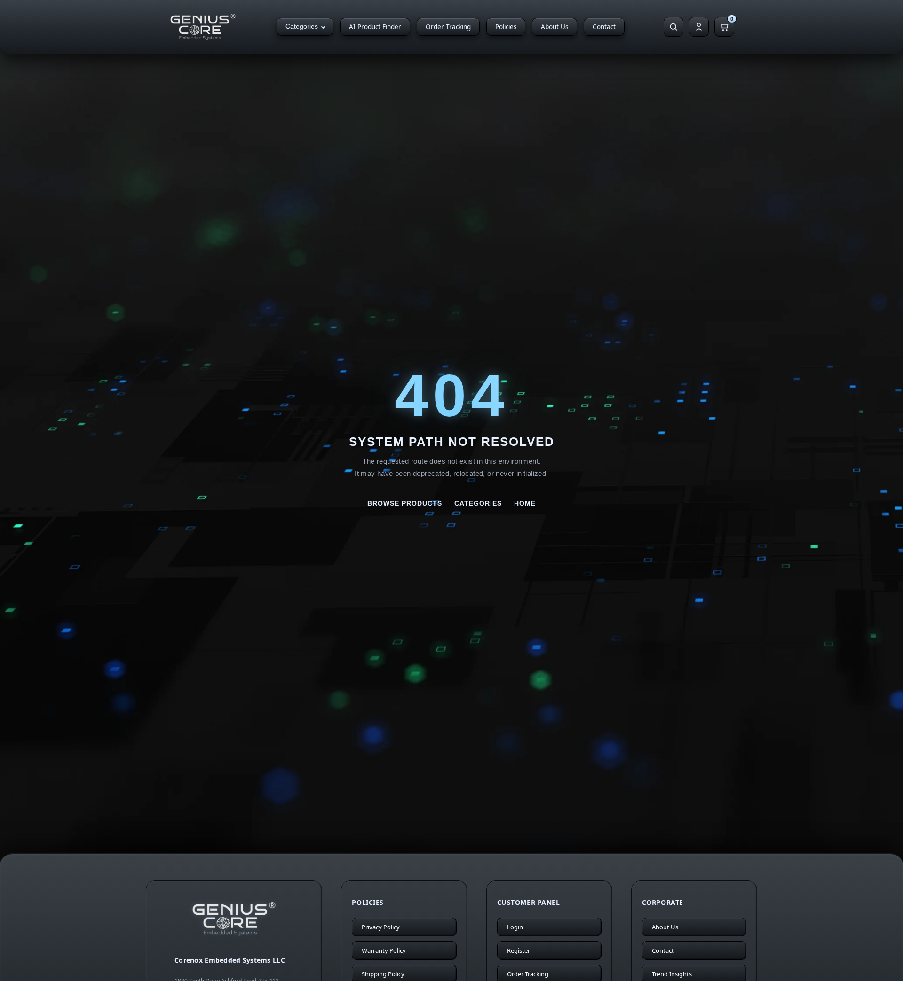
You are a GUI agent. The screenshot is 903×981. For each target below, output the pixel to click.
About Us (554, 27)
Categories (301, 26)
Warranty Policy (384, 950)
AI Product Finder (375, 27)
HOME (525, 503)
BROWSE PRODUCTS (404, 503)
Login (515, 927)
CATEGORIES (478, 503)
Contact (604, 27)
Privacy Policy (381, 927)
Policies (505, 27)
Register (518, 950)
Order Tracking (448, 27)
